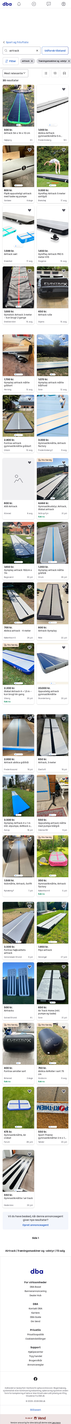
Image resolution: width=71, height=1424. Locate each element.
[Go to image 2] (17, 185)
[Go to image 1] (50, 185)
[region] (18, 106)
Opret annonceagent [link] (35, 1410)
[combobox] (21, 51)
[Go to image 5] (55, 683)
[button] (11, 61)
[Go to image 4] (19, 185)
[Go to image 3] (18, 185)
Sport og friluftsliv (17, 42)
